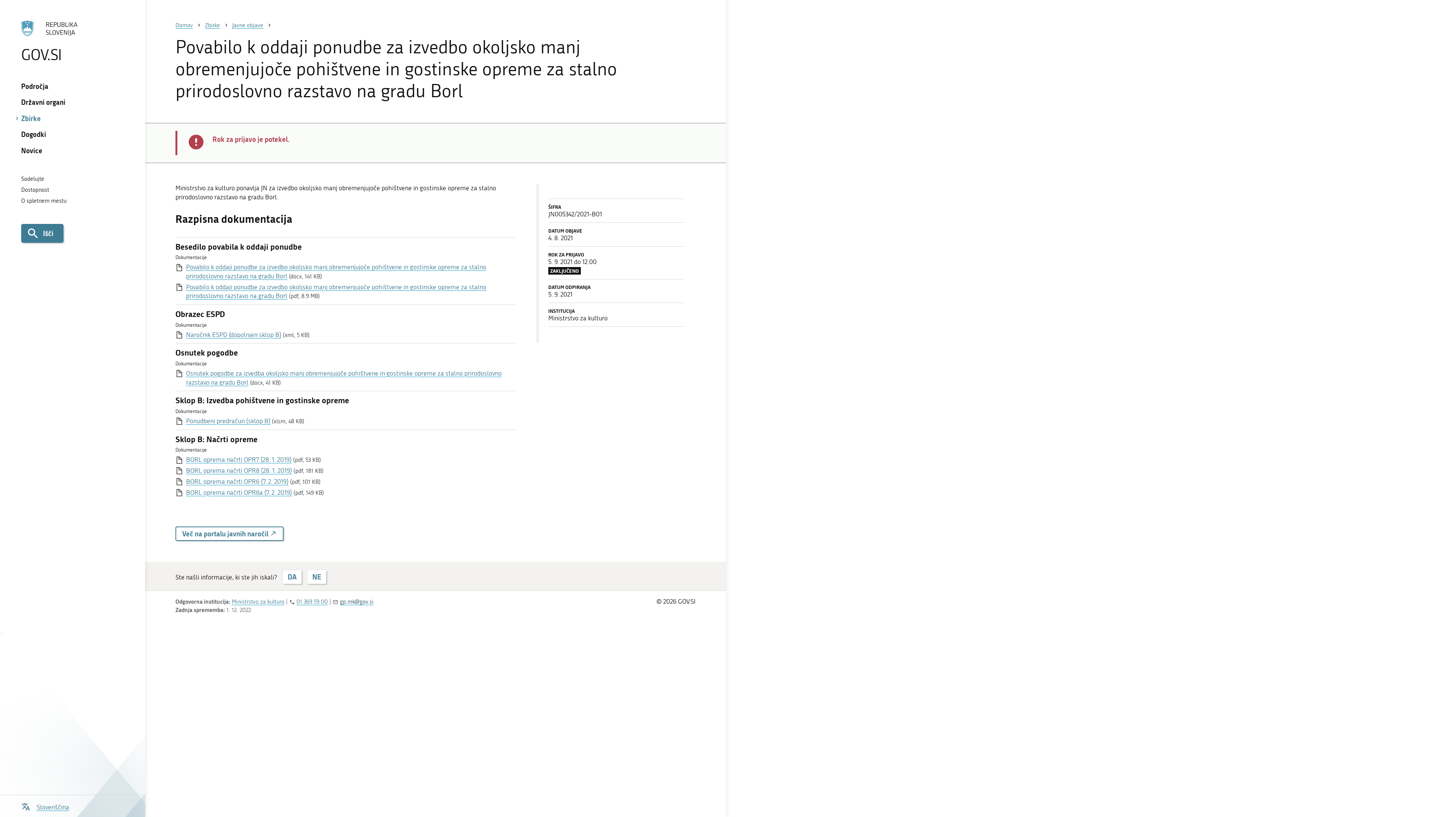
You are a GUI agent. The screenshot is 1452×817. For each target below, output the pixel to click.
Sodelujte (32, 179)
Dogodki (33, 134)
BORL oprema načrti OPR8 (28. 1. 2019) (239, 470)
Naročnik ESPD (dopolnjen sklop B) (233, 335)
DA (292, 577)
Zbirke (31, 118)
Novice (31, 150)
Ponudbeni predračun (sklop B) (228, 421)
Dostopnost (35, 189)
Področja (34, 86)
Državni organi (43, 102)
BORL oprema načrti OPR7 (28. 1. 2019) (239, 459)
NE (316, 577)
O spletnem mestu (44, 200)
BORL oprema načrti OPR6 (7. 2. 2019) (237, 481)
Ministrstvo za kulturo (258, 601)
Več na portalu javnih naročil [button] (226, 534)
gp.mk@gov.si (357, 601)
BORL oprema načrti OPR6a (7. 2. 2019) (239, 492)
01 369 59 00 (312, 601)
